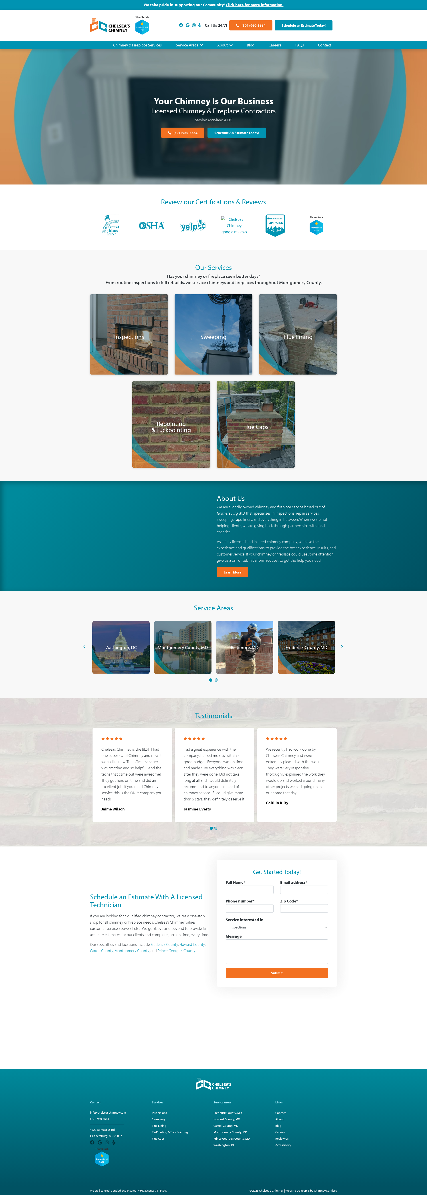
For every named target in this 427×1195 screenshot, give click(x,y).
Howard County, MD (227, 1119)
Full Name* (235, 882)
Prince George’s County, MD (232, 1139)
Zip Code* (289, 901)
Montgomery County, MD (183, 647)
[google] (187, 25)
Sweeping (158, 1119)
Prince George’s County (176, 950)
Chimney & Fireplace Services (137, 45)
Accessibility (283, 1145)
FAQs (299, 45)
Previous (80, 646)
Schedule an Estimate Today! (304, 25)
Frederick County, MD (306, 647)
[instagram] (194, 25)
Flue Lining (159, 1126)
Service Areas (187, 45)
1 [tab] (211, 680)
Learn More (232, 572)
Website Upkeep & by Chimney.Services (311, 1191)
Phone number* (240, 901)
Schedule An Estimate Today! (236, 132)
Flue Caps (158, 1139)
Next (338, 646)
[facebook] (181, 25)
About (222, 45)
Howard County (192, 944)
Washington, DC (121, 647)
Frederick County (164, 944)
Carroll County (101, 950)
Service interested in (245, 919)
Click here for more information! (255, 4)
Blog (250, 45)
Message (234, 936)
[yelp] (199, 25)
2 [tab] (216, 680)
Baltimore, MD (245, 647)
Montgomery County (132, 950)
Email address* (293, 882)
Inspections (159, 1113)
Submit (277, 973)
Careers (275, 45)
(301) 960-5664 (254, 25)
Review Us (282, 1139)
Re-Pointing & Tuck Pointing (170, 1132)
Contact (324, 45)
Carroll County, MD (226, 1126)
